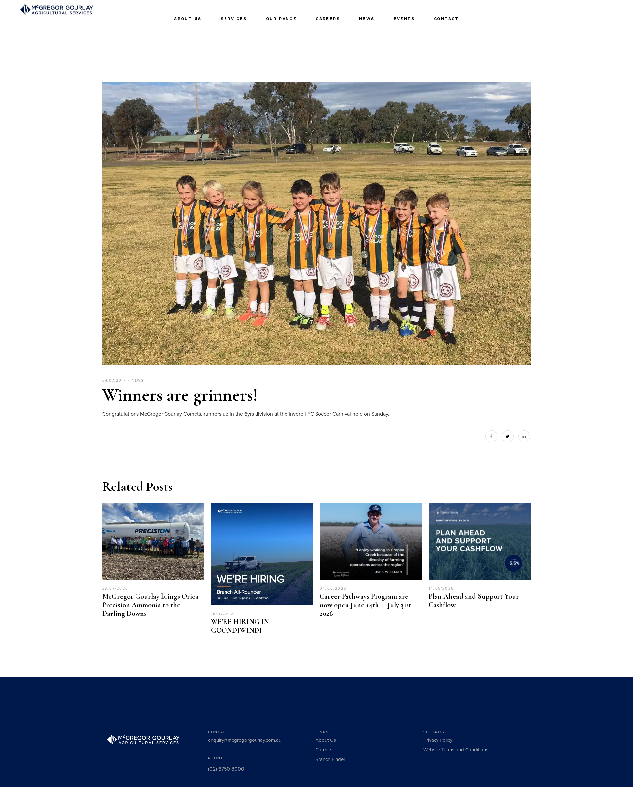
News (138, 380)
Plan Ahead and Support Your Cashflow (474, 600)
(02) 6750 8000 (226, 768)
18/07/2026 (223, 614)
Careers (324, 749)
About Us (326, 740)
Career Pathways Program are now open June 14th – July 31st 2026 (366, 605)
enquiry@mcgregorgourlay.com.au (244, 740)
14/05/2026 (441, 588)
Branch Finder (330, 759)
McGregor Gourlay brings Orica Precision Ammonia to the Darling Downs (150, 605)
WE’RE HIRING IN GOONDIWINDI (240, 626)
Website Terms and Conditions (455, 749)
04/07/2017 (114, 380)
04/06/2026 (333, 588)
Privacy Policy (437, 740)
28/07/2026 (115, 588)
